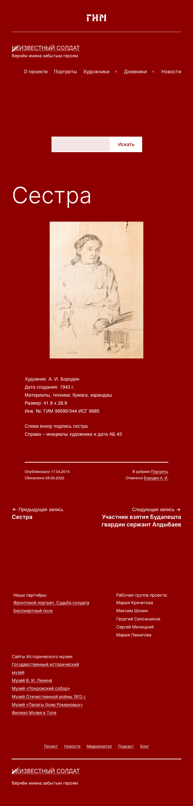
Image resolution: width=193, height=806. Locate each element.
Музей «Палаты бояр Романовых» (47, 704)
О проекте (36, 71)
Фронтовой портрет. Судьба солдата (51, 602)
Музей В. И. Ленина (32, 680)
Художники (96, 71)
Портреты (65, 71)
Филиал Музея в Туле (34, 712)
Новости (171, 71)
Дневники (135, 71)
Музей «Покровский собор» (41, 688)
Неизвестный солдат (46, 48)
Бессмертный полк (33, 610)
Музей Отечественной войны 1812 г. (49, 696)
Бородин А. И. (156, 477)
